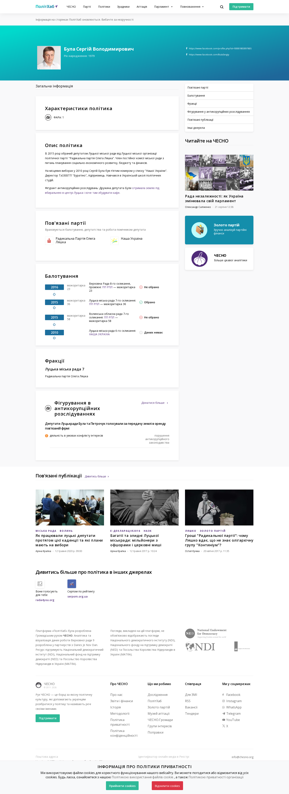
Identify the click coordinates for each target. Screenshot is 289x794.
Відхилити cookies (167, 786)
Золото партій (159, 707)
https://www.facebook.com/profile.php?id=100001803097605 (220, 48)
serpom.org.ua (77, 596)
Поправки (155, 732)
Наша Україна (131, 238)
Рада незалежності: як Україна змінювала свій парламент (214, 198)
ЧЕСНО (71, 6)
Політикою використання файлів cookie (142, 777)
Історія (115, 707)
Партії (87, 6)
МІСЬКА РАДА (46, 531)
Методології (119, 713)
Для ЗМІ (191, 695)
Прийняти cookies (122, 786)
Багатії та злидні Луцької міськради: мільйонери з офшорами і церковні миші (135, 540)
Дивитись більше (95, 476)
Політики (104, 6)
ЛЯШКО (190, 531)
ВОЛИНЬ (66, 531)
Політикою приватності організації (216, 777)
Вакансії (191, 707)
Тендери (192, 713)
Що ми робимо (159, 684)
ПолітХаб (155, 701)
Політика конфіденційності (123, 733)
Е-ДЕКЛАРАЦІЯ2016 (125, 531)
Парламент (162, 6)
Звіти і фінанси (121, 701)
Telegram (233, 713)
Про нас (116, 695)
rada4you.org (45, 600)
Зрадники (123, 6)
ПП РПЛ (107, 287)
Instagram (233, 701)
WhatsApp (233, 707)
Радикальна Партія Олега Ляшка (75, 240)
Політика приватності (120, 722)
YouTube (232, 720)
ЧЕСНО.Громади (160, 720)
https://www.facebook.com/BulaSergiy (209, 54)
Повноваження (190, 6)
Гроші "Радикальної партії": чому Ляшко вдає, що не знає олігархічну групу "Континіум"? (219, 540)
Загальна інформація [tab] (54, 86)
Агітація (142, 6)
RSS (188, 701)
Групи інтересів (160, 726)
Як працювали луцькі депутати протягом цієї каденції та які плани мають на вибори (69, 540)
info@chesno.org (242, 757)
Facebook (232, 695)
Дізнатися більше (153, 403)
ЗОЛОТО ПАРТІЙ (213, 531)
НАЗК (148, 531)
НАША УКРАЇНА (99, 334)
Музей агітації (158, 713)
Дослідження (158, 695)
